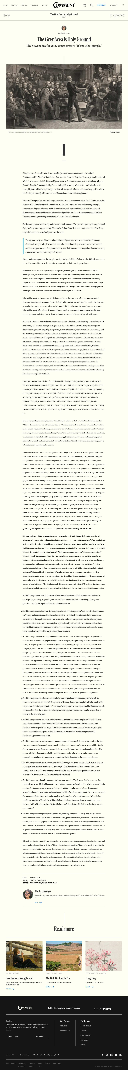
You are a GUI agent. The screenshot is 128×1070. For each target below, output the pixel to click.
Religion (53, 883)
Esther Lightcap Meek (96, 973)
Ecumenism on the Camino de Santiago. (59, 982)
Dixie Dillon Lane (54, 973)
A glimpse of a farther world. (95, 982)
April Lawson (12, 973)
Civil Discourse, (36, 883)
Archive (83, 1030)
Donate (34, 5)
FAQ (7, 1063)
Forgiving (91, 978)
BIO (36, 903)
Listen (14, 5)
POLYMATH (118, 1066)
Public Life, (46, 883)
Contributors (85, 1035)
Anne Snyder (65, 1030)
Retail (82, 1045)
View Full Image (115, 132)
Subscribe (101, 5)
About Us (63, 1026)
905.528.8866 (10, 1055)
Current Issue (85, 1026)
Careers (13, 1063)
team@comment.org (23, 1055)
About (45, 5)
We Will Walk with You (58, 978)
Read (5, 5)
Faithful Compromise (38, 880)
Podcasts (84, 1040)
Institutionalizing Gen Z (19, 978)
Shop (59, 1063)
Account (114, 5)
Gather (24, 5)
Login (54, 1063)
